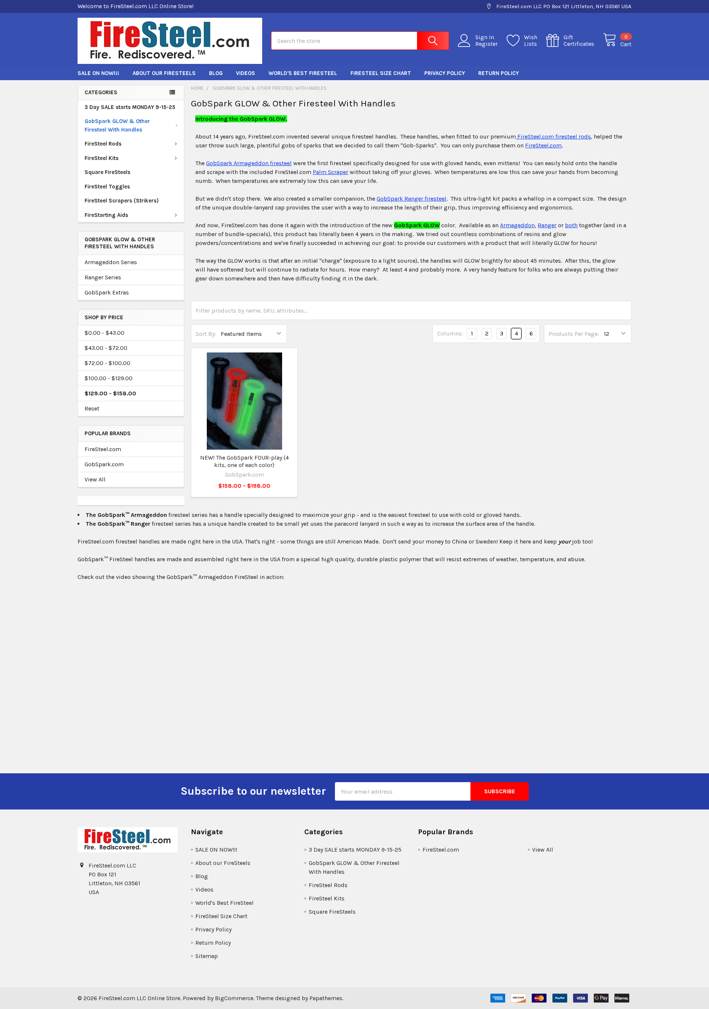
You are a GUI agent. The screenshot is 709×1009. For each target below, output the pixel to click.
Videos (245, 73)
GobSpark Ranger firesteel (411, 198)
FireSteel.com (103, 449)
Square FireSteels (107, 172)
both (571, 225)
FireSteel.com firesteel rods (553, 136)
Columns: (450, 333)
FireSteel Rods (103, 143)
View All (95, 479)
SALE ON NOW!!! (98, 73)
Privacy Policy (444, 73)
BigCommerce (234, 998)
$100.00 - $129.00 (109, 378)
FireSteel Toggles (107, 186)
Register (486, 44)
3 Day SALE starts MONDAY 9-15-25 (130, 107)
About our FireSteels (164, 73)
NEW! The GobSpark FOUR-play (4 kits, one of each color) (244, 461)
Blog (216, 73)
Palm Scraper (330, 171)
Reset (92, 408)
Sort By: (206, 333)
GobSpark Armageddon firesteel (249, 163)
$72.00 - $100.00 (107, 363)
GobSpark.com (104, 464)
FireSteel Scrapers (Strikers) (122, 200)
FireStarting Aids (106, 215)
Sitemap (206, 955)
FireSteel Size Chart (380, 73)
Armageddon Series (111, 262)
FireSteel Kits (102, 158)
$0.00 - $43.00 (104, 332)
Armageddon (517, 225)
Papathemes (325, 998)
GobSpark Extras (107, 292)
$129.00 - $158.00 (110, 393)
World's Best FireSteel (302, 73)
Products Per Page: (574, 333)
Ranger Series (103, 277)
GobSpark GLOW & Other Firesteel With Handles (117, 125)
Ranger (547, 225)
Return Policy (498, 73)
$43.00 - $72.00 (106, 347)
